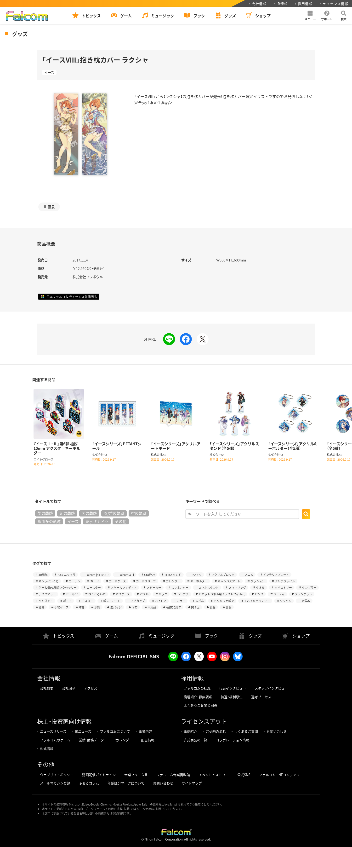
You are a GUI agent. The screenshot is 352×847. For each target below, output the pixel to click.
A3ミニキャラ (66, 575)
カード (94, 581)
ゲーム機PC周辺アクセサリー (58, 588)
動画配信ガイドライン (99, 774)
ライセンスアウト (204, 721)
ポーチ (67, 601)
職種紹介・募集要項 (198, 696)
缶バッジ (116, 607)
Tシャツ (196, 575)
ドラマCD (72, 594)
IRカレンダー (122, 739)
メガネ (199, 601)
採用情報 (305, 3)
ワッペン (285, 601)
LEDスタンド (173, 575)
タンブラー (309, 588)
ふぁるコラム (89, 783)
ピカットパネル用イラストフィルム (222, 594)
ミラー (180, 601)
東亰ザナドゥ (96, 521)
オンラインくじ (49, 581)
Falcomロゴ (126, 575)
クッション (257, 581)
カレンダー (173, 581)
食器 (228, 607)
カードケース (117, 581)
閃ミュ (195, 607)
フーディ (279, 594)
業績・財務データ (91, 739)
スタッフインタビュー (271, 688)
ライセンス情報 (335, 3)
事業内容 (145, 731)
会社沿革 (68, 688)
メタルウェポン (224, 601)
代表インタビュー (232, 688)
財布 (134, 607)
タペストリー (283, 588)
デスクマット (47, 594)
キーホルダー (199, 581)
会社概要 (46, 688)
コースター (94, 588)
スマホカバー (179, 588)
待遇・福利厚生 (232, 696)
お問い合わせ (277, 731)
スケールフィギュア (124, 588)
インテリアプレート (276, 575)
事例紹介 (190, 731)
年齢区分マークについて (126, 783)
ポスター (87, 601)
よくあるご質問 (246, 731)
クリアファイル (285, 581)
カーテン (74, 581)
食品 (213, 607)
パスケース (123, 594)
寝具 (51, 207)
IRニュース (83, 731)
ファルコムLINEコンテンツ (279, 774)
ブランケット (303, 594)
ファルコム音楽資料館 (173, 774)
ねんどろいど (97, 594)
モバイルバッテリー (257, 601)
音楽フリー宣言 (136, 774)
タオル (260, 588)
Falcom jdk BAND (96, 575)
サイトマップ (192, 783)
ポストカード (111, 601)
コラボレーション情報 (232, 739)
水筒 (97, 607)
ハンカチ (183, 594)
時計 (81, 607)
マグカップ (138, 601)
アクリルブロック (223, 575)
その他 (120, 521)
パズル (144, 594)
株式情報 (46, 748)
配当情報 (147, 739)
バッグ (163, 594)
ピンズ (259, 594)
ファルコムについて (115, 731)
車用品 (152, 607)
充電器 (305, 601)
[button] (310, 15)
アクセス (90, 688)
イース (49, 72)
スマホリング (237, 588)
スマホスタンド (209, 588)
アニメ (248, 575)
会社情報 (259, 3)
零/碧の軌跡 (114, 513)
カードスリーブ (146, 581)
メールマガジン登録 (55, 783)
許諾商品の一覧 (195, 739)
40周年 (43, 575)
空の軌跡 (138, 513)
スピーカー (154, 588)
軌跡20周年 (173, 607)
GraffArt (149, 575)
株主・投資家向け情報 (64, 721)
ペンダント (46, 601)
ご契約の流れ (216, 731)
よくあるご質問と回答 (200, 705)
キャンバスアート (229, 581)
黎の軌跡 (45, 513)
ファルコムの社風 (197, 688)
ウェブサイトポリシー (57, 774)
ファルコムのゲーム (55, 739)
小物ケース (61, 607)
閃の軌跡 (89, 513)
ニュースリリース (53, 731)
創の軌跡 (67, 513)
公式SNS (243, 774)
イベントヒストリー (214, 774)
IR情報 (282, 3)
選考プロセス (261, 696)
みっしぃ (160, 601)
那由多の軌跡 (49, 521)
